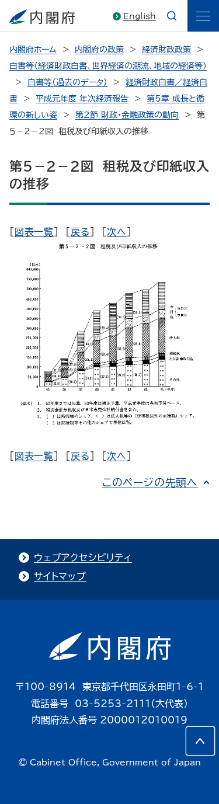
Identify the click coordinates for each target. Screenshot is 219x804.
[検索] (171, 16)
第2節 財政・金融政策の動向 (127, 115)
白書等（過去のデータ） (67, 82)
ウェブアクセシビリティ (83, 557)
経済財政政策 (166, 50)
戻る (80, 231)
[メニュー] (203, 16)
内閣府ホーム (33, 50)
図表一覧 (34, 231)
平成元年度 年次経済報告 (82, 99)
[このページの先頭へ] (200, 741)
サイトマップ (60, 576)
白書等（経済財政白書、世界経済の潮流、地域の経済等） (108, 66)
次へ (117, 231)
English (139, 16)
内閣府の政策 (99, 50)
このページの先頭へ (150, 482)
